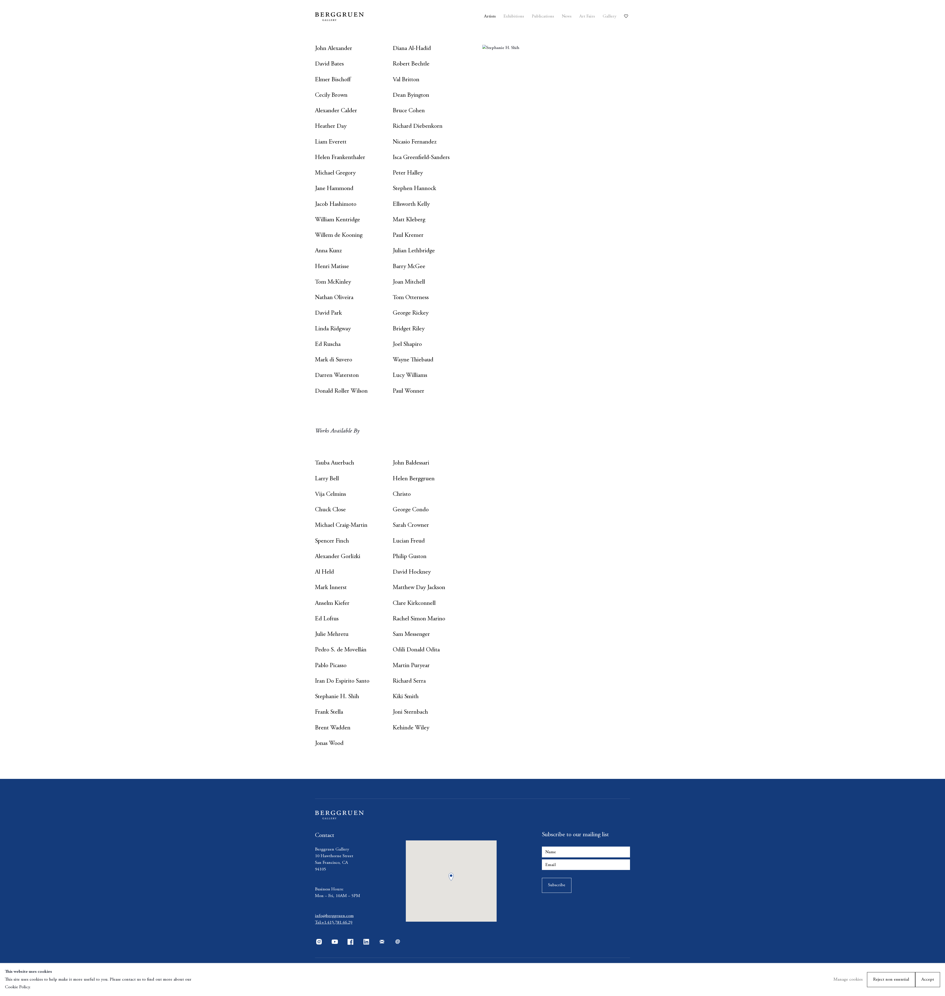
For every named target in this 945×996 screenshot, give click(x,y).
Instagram (319, 942)
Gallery (609, 16)
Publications (543, 16)
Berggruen (355, 16)
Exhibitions (514, 16)
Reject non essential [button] (891, 979)
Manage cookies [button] (848, 979)
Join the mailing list (382, 942)
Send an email (398, 942)
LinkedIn (366, 942)
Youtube (335, 942)
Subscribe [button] (556, 885)
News (566, 16)
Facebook (350, 942)
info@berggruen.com (334, 916)
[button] (451, 877)
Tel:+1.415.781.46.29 (333, 922)
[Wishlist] (627, 15)
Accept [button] (927, 979)
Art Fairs (587, 16)
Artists (490, 16)
